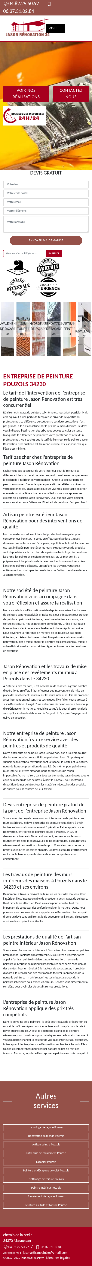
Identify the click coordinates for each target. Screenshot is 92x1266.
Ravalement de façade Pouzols (46, 1196)
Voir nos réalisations (26, 94)
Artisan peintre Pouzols (46, 1144)
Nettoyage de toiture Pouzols (46, 1179)
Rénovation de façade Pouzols (46, 1136)
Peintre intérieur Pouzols (46, 1187)
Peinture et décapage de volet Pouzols (46, 1170)
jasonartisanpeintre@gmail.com (45, 1253)
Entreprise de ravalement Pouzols (46, 1153)
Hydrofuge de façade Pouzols (46, 1127)
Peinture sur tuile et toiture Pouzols (46, 1205)
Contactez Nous (71, 94)
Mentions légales (58, 1258)
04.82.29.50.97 (23, 3)
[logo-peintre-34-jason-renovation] (27, 28)
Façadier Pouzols (46, 1162)
